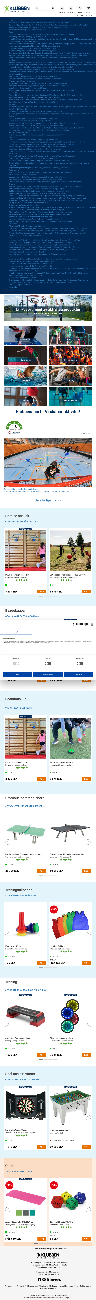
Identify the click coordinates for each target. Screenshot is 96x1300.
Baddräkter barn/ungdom (53, 191)
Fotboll (11, 39)
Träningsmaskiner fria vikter (65, 163)
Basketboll (26, 107)
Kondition (12, 156)
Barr (40, 53)
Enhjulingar (34, 102)
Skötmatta (78, 186)
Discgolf (12, 32)
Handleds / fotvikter (77, 142)
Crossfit (12, 140)
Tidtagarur (59, 69)
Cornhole (38, 259)
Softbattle (39, 97)
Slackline (50, 102)
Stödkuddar (43, 172)
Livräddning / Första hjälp (18, 242)
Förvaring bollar (21, 48)
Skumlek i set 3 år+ (71, 123)
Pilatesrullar (28, 161)
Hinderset (41, 62)
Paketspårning (45, 1249)
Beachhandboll (20, 58)
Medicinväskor (47, 46)
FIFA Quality (46, 273)
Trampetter (55, 55)
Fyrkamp (63, 259)
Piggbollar (31, 27)
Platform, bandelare (64, 242)
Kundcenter (34, 1249)
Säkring (50, 118)
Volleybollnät (56, 90)
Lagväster (72, 39)
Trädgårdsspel (14, 128)
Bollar (15, 62)
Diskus (14, 44)
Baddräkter (41, 186)
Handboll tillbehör (32, 58)
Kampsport (69, 34)
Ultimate (29, 271)
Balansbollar (27, 144)
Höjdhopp (20, 44)
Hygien (11, 240)
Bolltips (55, 268)
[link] (48, 428)
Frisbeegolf (76, 268)
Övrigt (65, 67)
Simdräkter (39, 193)
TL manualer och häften (34, 226)
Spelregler (74, 280)
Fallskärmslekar (54, 259)
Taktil (15, 132)
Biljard (48, 34)
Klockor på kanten (34, 196)
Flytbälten (62, 193)
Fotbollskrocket (65, 273)
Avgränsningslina (21, 245)
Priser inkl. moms (85, 15)
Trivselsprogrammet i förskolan (30, 233)
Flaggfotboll (55, 273)
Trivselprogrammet (16, 235)
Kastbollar (83, 25)
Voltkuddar (77, 55)
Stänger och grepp (37, 163)
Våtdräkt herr (53, 212)
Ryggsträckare (54, 177)
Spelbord (60, 125)
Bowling (34, 125)
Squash (53, 79)
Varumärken (13, 287)
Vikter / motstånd (65, 221)
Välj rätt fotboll (36, 275)
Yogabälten (44, 168)
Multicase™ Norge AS (64, 1298)
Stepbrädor (25, 147)
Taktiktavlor (37, 83)
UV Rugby (12, 252)
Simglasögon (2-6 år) (43, 200)
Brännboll (46, 95)
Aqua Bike (23, 219)
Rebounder (29, 83)
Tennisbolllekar (29, 266)
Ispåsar (28, 46)
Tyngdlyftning (42, 140)
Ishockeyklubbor (31, 86)
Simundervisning (15, 205)
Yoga (11, 168)
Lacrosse (20, 37)
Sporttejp (56, 46)
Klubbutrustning (80, 196)
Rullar (15, 168)
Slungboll (47, 27)
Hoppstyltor (42, 102)
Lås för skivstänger (50, 142)
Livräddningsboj (75, 198)
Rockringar (78, 53)
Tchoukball (22, 271)
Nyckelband (45, 247)
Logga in (80, 8)
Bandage (22, 46)
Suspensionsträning (37, 147)
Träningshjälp (72, 58)
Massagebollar (21, 177)
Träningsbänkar (49, 163)
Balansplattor (47, 144)
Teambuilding (18, 266)
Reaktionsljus (16, 147)
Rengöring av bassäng (50, 249)
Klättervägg (42, 76)
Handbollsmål (52, 58)
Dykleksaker (33, 214)
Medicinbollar (23, 27)
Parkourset (19, 76)
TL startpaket (14, 233)
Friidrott (12, 41)
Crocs (32, 210)
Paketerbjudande (37, 135)
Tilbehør (44, 88)
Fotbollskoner (47, 39)
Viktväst (55, 140)
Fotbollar (57, 25)
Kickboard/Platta (45, 207)
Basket (11, 23)
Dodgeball (35, 25)
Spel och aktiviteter (16, 125)
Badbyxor (35, 34)
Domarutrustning (29, 39)
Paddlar (63, 207)
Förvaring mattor (33, 48)
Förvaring (12, 48)
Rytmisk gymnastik (20, 55)
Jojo (23, 114)
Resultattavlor (55, 65)
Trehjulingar (48, 111)
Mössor (19, 217)
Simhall (11, 238)
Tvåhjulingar (57, 111)
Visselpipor (64, 83)
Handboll (12, 58)
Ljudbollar (16, 175)
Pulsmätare (41, 69)
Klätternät (34, 76)
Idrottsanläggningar (16, 65)
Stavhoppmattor (86, 72)
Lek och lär (13, 93)
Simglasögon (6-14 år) (26, 200)
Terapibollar (26, 30)
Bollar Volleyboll (33, 90)
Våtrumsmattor (72, 249)
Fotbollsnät (65, 39)
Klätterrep (35, 118)
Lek (69, 228)
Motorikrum (13, 123)
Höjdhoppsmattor (39, 72)
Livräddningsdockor (49, 198)
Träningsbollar (81, 151)
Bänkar (18, 247)
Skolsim (30, 205)
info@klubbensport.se (51, 1272)
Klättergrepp (19, 118)
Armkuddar (21, 186)
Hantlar (25, 140)
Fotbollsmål (56, 39)
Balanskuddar (37, 144)
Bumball (32, 259)
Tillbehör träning (15, 81)
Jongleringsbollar (77, 107)
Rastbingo (39, 261)
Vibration (20, 132)
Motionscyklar (31, 156)
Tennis (58, 79)
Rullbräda (58, 179)
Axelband (24, 81)
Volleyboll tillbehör (67, 90)
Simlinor (12, 245)
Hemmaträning (14, 149)
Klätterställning (28, 123)
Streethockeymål (34, 88)
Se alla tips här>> (48, 500)
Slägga (63, 44)
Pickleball (47, 79)
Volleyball (36, 271)
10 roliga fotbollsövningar (23, 273)
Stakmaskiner (41, 156)
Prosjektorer (60, 130)
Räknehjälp (63, 196)
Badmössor (29, 207)
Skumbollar (39, 27)
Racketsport (13, 79)
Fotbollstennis (17, 275)
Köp (42, 588)
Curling (49, 125)
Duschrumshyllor (27, 247)
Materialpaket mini (25, 231)
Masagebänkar (36, 46)
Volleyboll (12, 90)
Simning (12, 184)
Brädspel (40, 125)
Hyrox (20, 285)
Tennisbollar (17, 30)
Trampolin (63, 55)
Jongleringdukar (31, 114)
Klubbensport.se (31, 1286)
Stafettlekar (43, 264)
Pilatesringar (37, 161)
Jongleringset (55, 114)
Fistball (41, 25)
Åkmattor (55, 135)
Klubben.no (68, 1286)
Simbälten (55, 193)
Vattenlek (71, 100)
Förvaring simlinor (46, 245)
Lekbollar (14, 27)
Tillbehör (66, 23)
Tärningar (64, 100)
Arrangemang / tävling (23, 41)
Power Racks (25, 163)
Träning (11, 137)
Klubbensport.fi (86, 1286)
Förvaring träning (45, 48)
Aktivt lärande (14, 100)
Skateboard (31, 111)
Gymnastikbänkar (31, 62)
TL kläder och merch (62, 233)
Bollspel (26, 214)
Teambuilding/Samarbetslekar (20, 95)
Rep (94, 62)
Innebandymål (47, 67)
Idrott (11, 20)
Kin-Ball (67, 95)
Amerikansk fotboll (25, 34)
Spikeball (56, 97)
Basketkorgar (28, 23)
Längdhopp (44, 44)
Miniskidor (27, 135)
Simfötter (69, 207)
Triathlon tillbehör (31, 212)
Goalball (61, 95)
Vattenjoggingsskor (38, 221)
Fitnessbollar (49, 25)
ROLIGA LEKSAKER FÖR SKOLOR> (21, 521)
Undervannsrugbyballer (36, 252)
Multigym (17, 163)
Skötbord (56, 247)
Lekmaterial (13, 121)
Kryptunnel (38, 123)
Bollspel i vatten (27, 240)
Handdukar (38, 210)
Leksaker (56, 128)
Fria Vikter (12, 142)
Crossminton (39, 79)
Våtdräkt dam (43, 212)
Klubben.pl (52, 1288)
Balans (11, 102)
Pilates (11, 161)
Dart (51, 34)
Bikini (31, 191)
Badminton (22, 79)
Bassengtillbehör (15, 249)
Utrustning (62, 249)
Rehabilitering (14, 170)
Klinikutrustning (14, 172)
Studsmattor (72, 128)
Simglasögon (13, 200)
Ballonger (18, 107)
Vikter (89, 151)
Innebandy (13, 67)
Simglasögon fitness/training (61, 200)
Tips (10, 257)
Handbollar (76, 25)
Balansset (26, 76)
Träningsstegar (54, 83)
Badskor (66, 191)
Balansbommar (29, 53)
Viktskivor (25, 142)
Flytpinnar (43, 219)
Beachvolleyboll (21, 90)
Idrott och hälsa (30, 278)
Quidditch (32, 261)
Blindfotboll (42, 107)
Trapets (70, 55)
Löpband (71, 156)
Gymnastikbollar (66, 25)
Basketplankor (46, 23)
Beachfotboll (18, 39)
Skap (51, 247)
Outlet (11, 289)
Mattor (61, 53)
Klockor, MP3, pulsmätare (18, 69)
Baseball (42, 34)
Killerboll (17, 261)
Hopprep (48, 62)
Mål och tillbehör (22, 252)
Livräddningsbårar (35, 198)
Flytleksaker (46, 214)
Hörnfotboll (26, 275)
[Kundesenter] (71, 8)
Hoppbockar (46, 53)
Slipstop (60, 280)
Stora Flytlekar (65, 214)
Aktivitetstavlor (22, 130)
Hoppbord (55, 53)
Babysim (24, 205)
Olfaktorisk (52, 130)
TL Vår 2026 (47, 231)
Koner (53, 62)
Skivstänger (38, 142)
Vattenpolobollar (35, 217)
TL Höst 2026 (13, 231)
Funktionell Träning (16, 144)
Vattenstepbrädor (52, 221)
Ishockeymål (41, 86)
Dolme (36, 207)
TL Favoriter (80, 231)
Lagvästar (21, 83)
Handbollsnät (62, 58)
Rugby (34, 37)
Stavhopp (85, 44)
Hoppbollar (67, 107)
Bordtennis (30, 79)
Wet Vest (66, 280)
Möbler (23, 249)
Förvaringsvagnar (32, 51)
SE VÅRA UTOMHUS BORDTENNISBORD (25, 806)
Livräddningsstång (63, 198)
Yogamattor (21, 168)
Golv (61, 168)
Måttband (57, 44)
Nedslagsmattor (74, 72)
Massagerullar (31, 177)
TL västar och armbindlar (32, 235)
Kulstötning (35, 44)
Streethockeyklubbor (20, 88)
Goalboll (83, 268)
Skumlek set (40, 55)
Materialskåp (43, 51)
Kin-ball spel (24, 261)
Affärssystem (29, 1298)
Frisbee (62, 34)
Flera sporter (13, 34)
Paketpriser (89, 62)
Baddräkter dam (23, 191)
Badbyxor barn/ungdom (35, 189)
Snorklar (76, 207)
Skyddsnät (78, 65)
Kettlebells (18, 140)
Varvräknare (50, 69)
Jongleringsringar (80, 114)
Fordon (24, 111)
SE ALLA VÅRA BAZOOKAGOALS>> (22, 616)
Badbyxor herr (21, 189)
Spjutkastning (71, 44)
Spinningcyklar (62, 156)
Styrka (11, 163)
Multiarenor (38, 65)
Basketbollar (18, 23)
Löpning (51, 44)
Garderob (12, 247)
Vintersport (13, 86)
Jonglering (13, 114)
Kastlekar (36, 100)
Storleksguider (14, 280)
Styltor (55, 102)
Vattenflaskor (47, 210)
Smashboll (29, 264)
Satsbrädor (31, 55)
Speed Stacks (42, 37)
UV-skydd (70, 186)
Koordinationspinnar (63, 62)
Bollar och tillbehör (15, 25)
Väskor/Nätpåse (58, 210)
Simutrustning (14, 207)
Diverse (22, 100)
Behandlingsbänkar (27, 172)
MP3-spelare (32, 69)
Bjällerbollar (34, 107)
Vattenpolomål (46, 217)
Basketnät (37, 23)
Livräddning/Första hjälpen (18, 198)
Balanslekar (18, 102)
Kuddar (56, 172)
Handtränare (46, 182)
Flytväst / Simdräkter (59, 186)
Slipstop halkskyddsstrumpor (60, 282)
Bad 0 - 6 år (13, 186)
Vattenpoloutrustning (60, 254)
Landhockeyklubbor (53, 86)
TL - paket (22, 226)
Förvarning (21, 62)
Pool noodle (55, 214)
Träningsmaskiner (66, 172)
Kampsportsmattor (53, 72)
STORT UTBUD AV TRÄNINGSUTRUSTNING (25, 990)
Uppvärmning (40, 266)
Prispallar (46, 65)
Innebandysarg (57, 67)
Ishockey (20, 135)
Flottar (40, 214)
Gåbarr (36, 172)
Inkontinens (20, 221)
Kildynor (51, 172)
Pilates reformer (57, 161)
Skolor (11, 278)
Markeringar (74, 62)
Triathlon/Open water (17, 212)
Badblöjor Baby (31, 186)
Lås (39, 247)
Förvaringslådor (20, 51)
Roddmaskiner (52, 156)
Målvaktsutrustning (83, 39)
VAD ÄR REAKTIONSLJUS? (18, 708)
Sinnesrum (13, 130)
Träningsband (50, 147)
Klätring (14, 37)
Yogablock (30, 168)
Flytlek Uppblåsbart (53, 240)
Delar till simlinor (34, 245)
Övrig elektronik (68, 69)
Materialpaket (37, 231)
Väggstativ (52, 51)
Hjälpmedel (31, 242)
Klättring (12, 118)
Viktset (31, 142)
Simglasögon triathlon (40, 203)
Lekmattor (64, 72)
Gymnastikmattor (26, 72)
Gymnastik (13, 53)
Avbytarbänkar (28, 65)
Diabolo (19, 114)
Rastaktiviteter (18, 278)
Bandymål (21, 86)
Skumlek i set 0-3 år (57, 123)
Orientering (28, 37)
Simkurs (36, 205)
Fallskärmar (54, 95)
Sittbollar (61, 182)
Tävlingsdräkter (38, 191)
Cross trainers (21, 156)
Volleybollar (41, 30)
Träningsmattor (60, 147)
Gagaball (70, 259)
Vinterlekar (13, 135)
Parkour (66, 53)
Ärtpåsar (84, 55)
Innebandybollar (22, 67)
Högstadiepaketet (48, 233)
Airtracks (20, 53)
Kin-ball (70, 67)
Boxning (69, 268)
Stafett (79, 44)
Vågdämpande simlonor (62, 245)
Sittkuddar (68, 182)
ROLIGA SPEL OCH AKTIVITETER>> (22, 1079)
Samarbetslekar (29, 97)
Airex (16, 285)
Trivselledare (13, 224)
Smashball (54, 27)
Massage (12, 177)
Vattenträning (14, 219)
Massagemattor (43, 177)
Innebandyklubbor (35, 67)
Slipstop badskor (21, 282)
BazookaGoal (37, 273)
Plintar (71, 53)
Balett (37, 53)
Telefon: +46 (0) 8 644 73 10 (48, 1274)
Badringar (31, 193)
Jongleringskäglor (67, 114)
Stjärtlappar (48, 135)
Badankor (19, 214)
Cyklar (11, 111)
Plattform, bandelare (34, 249)
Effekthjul (44, 130)
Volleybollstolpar (45, 90)
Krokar (35, 247)
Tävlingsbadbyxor (58, 189)
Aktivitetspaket (37, 95)
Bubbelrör (37, 130)
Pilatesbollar (46, 161)
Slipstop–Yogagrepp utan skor (38, 282)
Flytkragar (47, 193)
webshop (41, 1298)
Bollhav (20, 123)
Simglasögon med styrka (23, 203)
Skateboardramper (67, 65)
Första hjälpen (14, 46)
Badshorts (48, 189)
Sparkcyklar (39, 111)
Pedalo (52, 179)
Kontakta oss (61, 1249)
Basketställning (57, 23)
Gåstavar (38, 182)
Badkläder (23, 280)
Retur (53, 1249)
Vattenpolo (13, 217)
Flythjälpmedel (14, 193)
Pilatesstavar (19, 161)
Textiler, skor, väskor (16, 210)
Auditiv (30, 130)
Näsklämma (55, 207)
